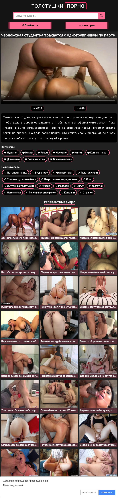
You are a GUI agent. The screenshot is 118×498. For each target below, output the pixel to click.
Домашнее (13, 159)
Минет (78, 152)
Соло (89, 179)
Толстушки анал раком (42, 192)
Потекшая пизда (17, 172)
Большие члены (62, 159)
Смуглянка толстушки (20, 185)
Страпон (88, 192)
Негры (29, 152)
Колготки (97, 185)
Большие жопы (36, 159)
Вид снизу (41, 172)
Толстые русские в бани (21, 179)
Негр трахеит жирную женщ (61, 179)
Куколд (46, 185)
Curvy (80, 185)
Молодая (63, 185)
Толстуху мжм (89, 172)
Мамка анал (14, 192)
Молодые (61, 152)
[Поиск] (101, 15)
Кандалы (69, 192)
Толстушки (58, 6)
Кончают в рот (99, 152)
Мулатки (12, 152)
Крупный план (64, 172)
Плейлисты (31, 25)
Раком (44, 152)
